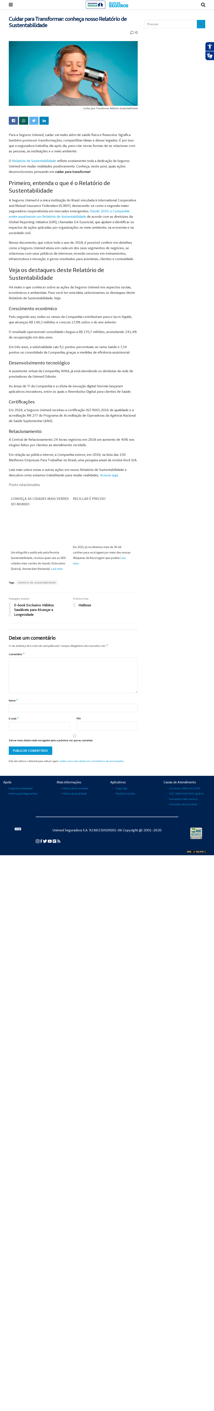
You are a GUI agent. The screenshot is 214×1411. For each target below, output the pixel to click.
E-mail (14, 718)
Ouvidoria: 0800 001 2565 (184, 788)
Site (78, 718)
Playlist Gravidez (125, 793)
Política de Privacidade (75, 788)
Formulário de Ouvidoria (183, 804)
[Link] (13, 121)
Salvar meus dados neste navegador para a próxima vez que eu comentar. (51, 740)
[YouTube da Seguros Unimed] (50, 840)
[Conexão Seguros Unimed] (54, 840)
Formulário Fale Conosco (183, 799)
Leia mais (57, 568)
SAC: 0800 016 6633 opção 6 (186, 793)
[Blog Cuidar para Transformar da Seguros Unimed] (58, 840)
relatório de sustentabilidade (37, 582)
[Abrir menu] (11, 4)
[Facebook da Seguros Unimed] (41, 840)
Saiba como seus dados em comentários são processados (92, 761)
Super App (121, 788)
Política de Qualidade (74, 793)
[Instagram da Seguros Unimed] (38, 840)
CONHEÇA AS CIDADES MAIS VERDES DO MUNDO (40, 501)
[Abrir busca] (203, 4)
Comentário (17, 654)
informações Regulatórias (23, 793)
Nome (13, 700)
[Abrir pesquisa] (201, 24)
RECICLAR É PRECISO (89, 498)
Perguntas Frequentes (21, 788)
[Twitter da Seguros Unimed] (45, 840)
